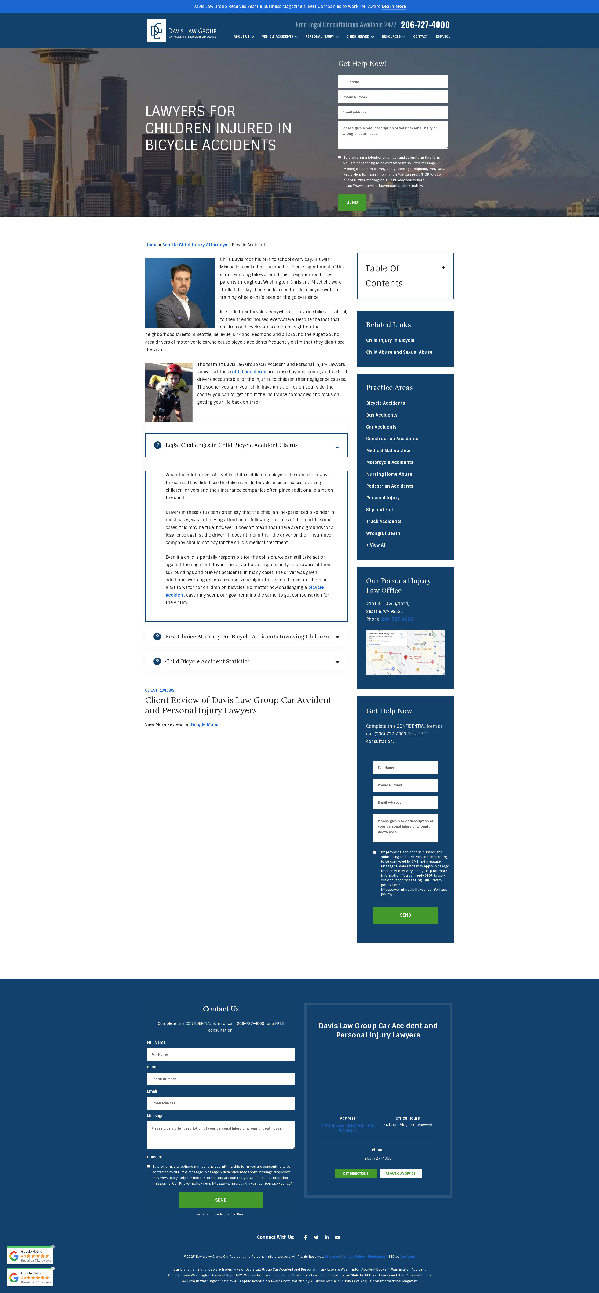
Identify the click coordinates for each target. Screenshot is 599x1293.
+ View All (376, 545)
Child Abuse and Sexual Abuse (399, 352)
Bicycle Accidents (385, 403)
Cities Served (358, 36)
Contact (420, 36)
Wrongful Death (383, 533)
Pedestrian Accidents (389, 486)
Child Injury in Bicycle (390, 340)
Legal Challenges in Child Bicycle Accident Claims (232, 445)
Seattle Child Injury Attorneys (194, 245)
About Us (242, 36)
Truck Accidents (384, 521)
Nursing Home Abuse (389, 474)
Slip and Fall (379, 510)
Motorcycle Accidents (389, 462)
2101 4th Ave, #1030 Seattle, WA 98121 (348, 1128)
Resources (391, 36)
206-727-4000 (425, 24)
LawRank (408, 1256)
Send (352, 202)
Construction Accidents (392, 439)
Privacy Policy (353, 1256)
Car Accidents (381, 427)
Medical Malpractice (388, 451)
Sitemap (332, 1256)
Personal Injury (320, 36)
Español (443, 36)
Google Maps (204, 725)
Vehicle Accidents (277, 36)
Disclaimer (377, 1256)
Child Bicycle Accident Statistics (207, 661)
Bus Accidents (382, 415)
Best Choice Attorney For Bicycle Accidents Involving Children (247, 636)
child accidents (249, 372)
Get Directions (356, 1173)
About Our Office (400, 1173)
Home (151, 245)
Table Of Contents (384, 276)
